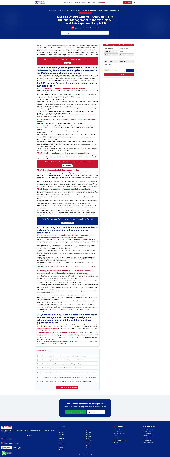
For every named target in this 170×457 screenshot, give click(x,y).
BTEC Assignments (148, 429)
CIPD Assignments (148, 433)
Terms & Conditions (120, 433)
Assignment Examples (120, 440)
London (60, 428)
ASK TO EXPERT (67, 165)
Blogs (89, 2)
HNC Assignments (148, 435)
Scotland (88, 443)
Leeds (60, 430)
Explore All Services (97, 412)
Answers (83, 2)
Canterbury (88, 445)
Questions (77, 2)
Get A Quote (127, 2)
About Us (117, 429)
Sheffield (88, 434)
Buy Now (67, 63)
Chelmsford (61, 438)
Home (64, 2)
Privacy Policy (118, 431)
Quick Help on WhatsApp (76, 412)
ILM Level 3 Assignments (63, 10)
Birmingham (88, 428)
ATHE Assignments (148, 442)
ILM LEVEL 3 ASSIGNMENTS (85, 12)
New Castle (88, 432)
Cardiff (87, 447)
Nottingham (61, 449)
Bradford (88, 438)
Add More (130, 70)
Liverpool (88, 430)
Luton (60, 445)
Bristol (60, 436)
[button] (70, 2)
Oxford (60, 442)
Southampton (62, 443)
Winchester (88, 436)
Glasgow (60, 440)
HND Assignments (148, 431)
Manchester (89, 442)
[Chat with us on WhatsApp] (7, 452)
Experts (94, 2)
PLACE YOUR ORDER (67, 223)
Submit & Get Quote (119, 74)
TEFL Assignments (148, 440)
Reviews (100, 2)
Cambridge (61, 434)
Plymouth (61, 447)
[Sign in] (134, 3)
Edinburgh (61, 432)
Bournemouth (89, 440)
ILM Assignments (147, 438)
